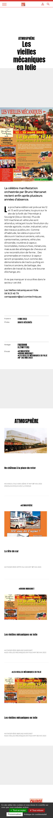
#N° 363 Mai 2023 (25, 357)
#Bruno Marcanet (25, 353)
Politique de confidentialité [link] (35, 814)
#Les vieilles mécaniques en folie (32, 355)
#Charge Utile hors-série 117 (16, 484)
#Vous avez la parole (21, 486)
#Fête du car (22, 567)
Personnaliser (14, 814)
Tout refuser (37, 810)
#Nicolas (8, 486)
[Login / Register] (42, 4)
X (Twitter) (23, 347)
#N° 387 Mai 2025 (35, 484)
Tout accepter (19, 810)
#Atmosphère (24, 351)
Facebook (22, 345)
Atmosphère (26, 421)
